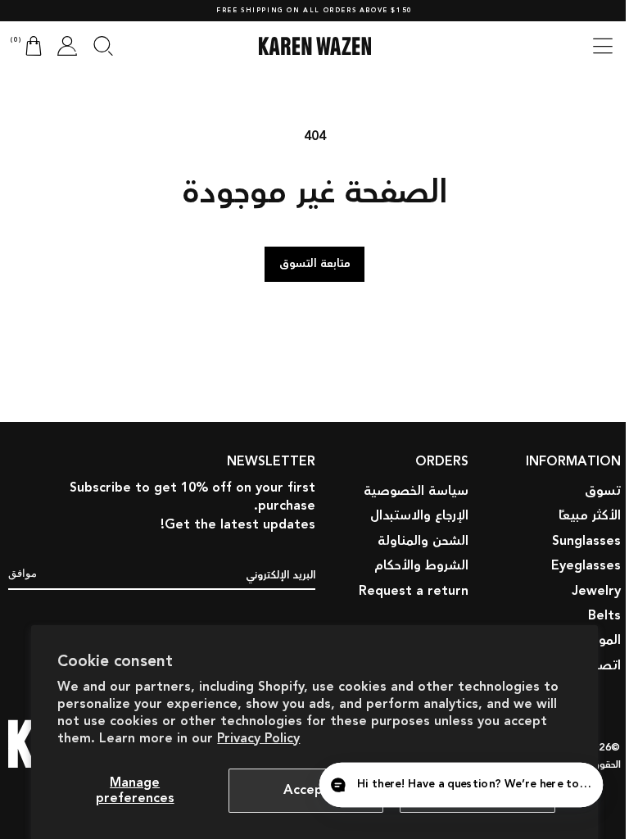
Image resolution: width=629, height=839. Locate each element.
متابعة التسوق (308, 264)
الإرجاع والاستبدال (407, 433)
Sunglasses (574, 457)
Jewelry (584, 507)
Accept (306, 790)
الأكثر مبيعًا (577, 433)
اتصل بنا (584, 582)
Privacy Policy (258, 738)
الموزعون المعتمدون (552, 557)
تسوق (590, 407)
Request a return (401, 507)
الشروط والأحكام (409, 483)
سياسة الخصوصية (403, 407)
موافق (22, 762)
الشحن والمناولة (410, 457)
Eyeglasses (574, 483)
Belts (592, 532)
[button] (590, 46)
